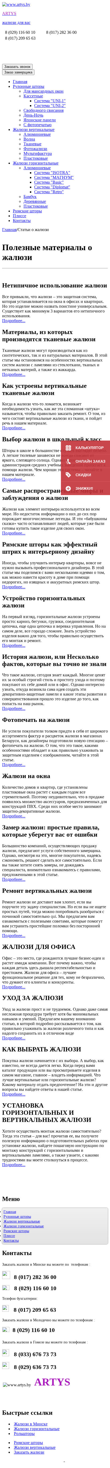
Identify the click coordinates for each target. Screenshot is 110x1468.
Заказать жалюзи (29, 1452)
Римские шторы (27, 211)
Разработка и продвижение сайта (32, 1461)
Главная (20, 81)
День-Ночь (33, 115)
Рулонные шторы (28, 86)
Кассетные (33, 96)
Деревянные (34, 201)
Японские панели (39, 120)
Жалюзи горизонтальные (35, 163)
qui (53, 916)
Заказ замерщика (18, 72)
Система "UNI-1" (50, 100)
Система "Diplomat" (52, 187)
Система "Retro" (49, 192)
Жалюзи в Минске (31, 1424)
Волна (29, 139)
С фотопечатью (37, 124)
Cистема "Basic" (49, 182)
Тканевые (32, 144)
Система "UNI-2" (50, 105)
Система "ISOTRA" (52, 172)
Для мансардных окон (43, 91)
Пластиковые (35, 158)
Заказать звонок (17, 67)
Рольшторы (24, 1433)
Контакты (22, 220)
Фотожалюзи (35, 148)
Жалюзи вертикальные (33, 129)
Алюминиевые (37, 134)
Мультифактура (37, 153)
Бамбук (30, 196)
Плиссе (19, 215)
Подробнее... (13, 320)
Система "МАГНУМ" (54, 177)
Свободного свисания (43, 110)
